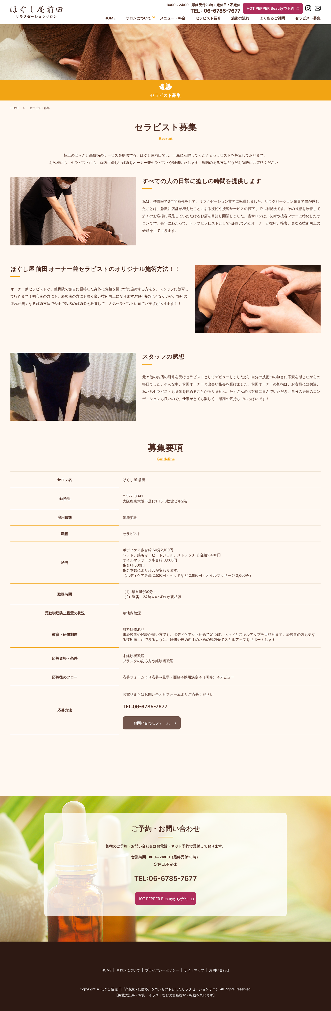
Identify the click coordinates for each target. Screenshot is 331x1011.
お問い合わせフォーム (152, 723)
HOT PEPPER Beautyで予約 (270, 8)
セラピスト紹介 (208, 18)
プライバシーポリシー (162, 970)
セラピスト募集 (308, 18)
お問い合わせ (219, 970)
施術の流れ (240, 18)
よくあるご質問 (272, 18)
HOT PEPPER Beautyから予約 (162, 898)
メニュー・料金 (172, 18)
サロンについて (138, 18)
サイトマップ (194, 970)
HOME (110, 18)
